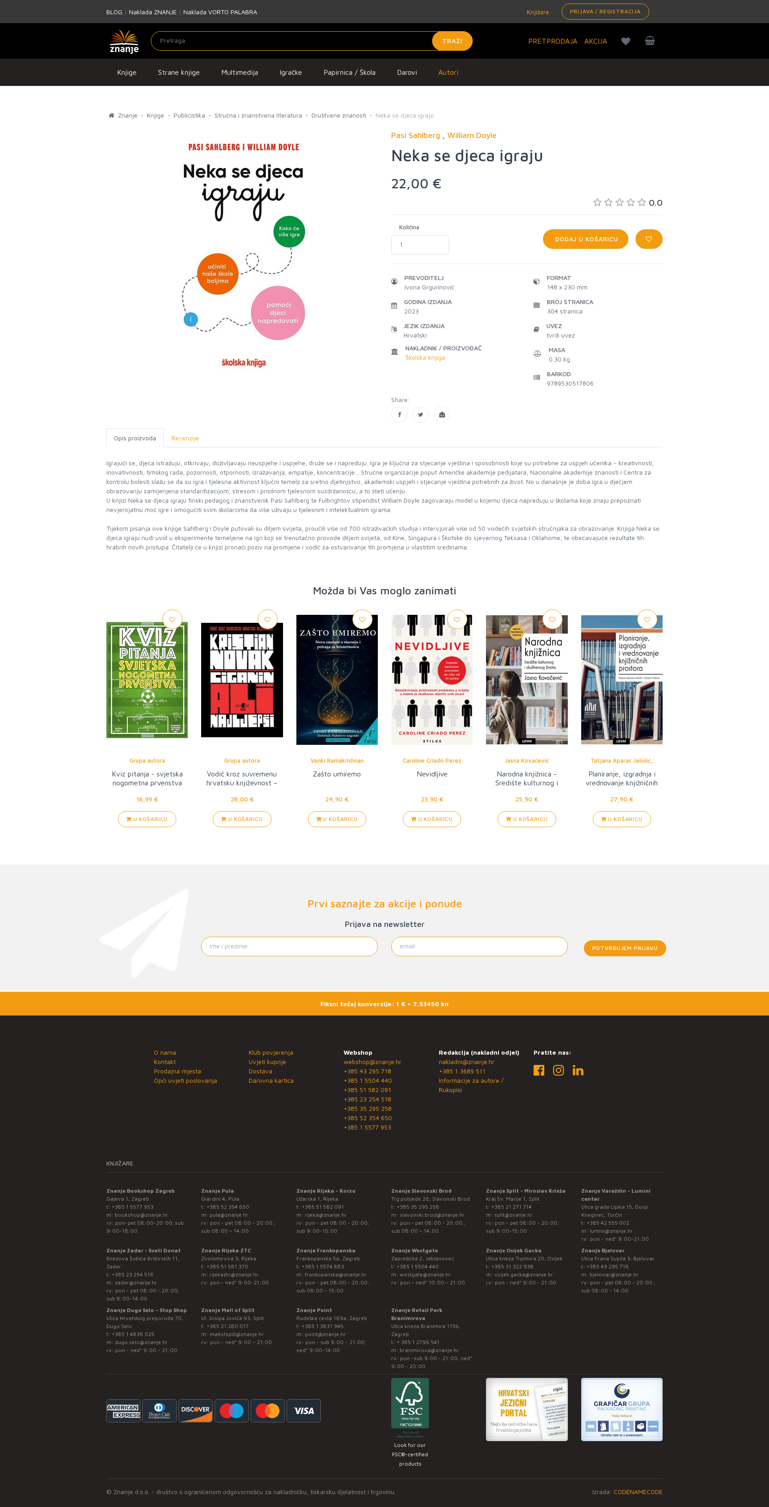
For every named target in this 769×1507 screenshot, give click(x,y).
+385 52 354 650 (368, 1117)
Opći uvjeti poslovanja (185, 1080)
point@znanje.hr (325, 1334)
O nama (165, 1052)
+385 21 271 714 (511, 1206)
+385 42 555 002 (608, 1222)
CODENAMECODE (638, 1491)
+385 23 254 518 (367, 1099)
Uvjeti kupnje (267, 1061)
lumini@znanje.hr (611, 1230)
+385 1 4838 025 (133, 1334)
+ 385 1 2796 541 (418, 1342)
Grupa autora (147, 760)
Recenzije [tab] (185, 438)
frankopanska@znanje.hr (336, 1274)
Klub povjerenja (271, 1052)
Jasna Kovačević (527, 760)
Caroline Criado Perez (432, 760)
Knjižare (537, 12)
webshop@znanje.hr (372, 1061)
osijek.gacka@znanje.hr (523, 1274)
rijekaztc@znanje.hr (234, 1274)
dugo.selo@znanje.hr (141, 1342)
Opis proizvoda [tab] (135, 438)
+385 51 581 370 (227, 1266)
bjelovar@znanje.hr (614, 1274)
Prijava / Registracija (605, 11)
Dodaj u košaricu (585, 239)
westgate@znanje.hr (425, 1274)
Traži (452, 41)
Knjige (127, 72)
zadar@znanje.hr (136, 1282)
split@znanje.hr (513, 1214)
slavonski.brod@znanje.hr (432, 1214)
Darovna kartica (271, 1080)
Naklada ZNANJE (153, 12)
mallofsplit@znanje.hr (237, 1334)
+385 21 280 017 (227, 1326)
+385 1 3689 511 (462, 1071)
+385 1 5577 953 (367, 1127)
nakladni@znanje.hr (466, 1061)
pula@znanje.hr (229, 1214)
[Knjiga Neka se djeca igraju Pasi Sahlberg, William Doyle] (399, 414)
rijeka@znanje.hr (326, 1214)
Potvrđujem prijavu (625, 948)
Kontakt (165, 1061)
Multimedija (239, 72)
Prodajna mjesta (177, 1071)
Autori (448, 72)
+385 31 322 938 (512, 1266)
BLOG (114, 12)
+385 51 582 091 (367, 1089)
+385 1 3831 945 (323, 1326)
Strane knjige (179, 72)
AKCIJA (595, 41)
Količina (409, 227)
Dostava (260, 1071)
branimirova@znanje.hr (429, 1350)
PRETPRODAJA (552, 41)
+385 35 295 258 (368, 1108)
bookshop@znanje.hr (141, 1214)
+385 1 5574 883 (323, 1266)
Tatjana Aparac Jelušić (621, 760)
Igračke (290, 72)
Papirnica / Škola (350, 72)
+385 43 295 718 (367, 1071)
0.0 (656, 202)
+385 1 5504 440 (368, 1080)
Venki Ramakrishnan (337, 760)
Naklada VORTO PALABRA (220, 12)
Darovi (407, 72)
